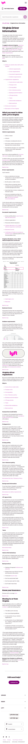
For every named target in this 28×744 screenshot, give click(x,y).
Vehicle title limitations (15, 100)
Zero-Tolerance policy (11, 395)
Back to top (5, 167)
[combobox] (12, 17)
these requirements (7, 53)
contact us (5, 607)
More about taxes (6, 547)
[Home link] (3, 3)
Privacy (9, 740)
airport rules (14, 575)
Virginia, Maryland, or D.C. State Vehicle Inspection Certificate (13, 226)
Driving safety (13, 87)
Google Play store (13, 50)
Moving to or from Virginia (12, 108)
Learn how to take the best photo (14, 216)
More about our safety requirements (11, 492)
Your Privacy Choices (17, 740)
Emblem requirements (15, 77)
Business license (9, 229)
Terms (4, 740)
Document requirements (15, 74)
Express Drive (6, 160)
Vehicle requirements (14, 69)
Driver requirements (14, 71)
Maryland (7, 301)
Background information (15, 92)
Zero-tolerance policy (15, 90)
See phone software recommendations (11, 198)
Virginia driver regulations (12, 79)
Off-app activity (13, 95)
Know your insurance (10, 106)
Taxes (10, 98)
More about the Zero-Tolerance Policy (12, 478)
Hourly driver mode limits (16, 82)
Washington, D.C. (9, 299)
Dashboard (5, 365)
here (3, 58)
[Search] (25, 17)
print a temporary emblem (14, 367)
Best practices (13, 103)
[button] (26, 3)
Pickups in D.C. (13, 85)
